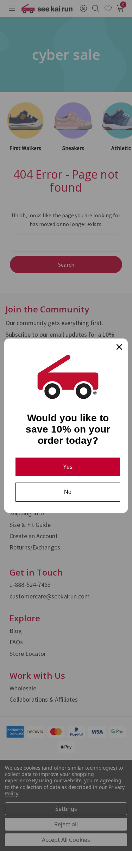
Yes (68, 467)
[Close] (119, 346)
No (67, 492)
